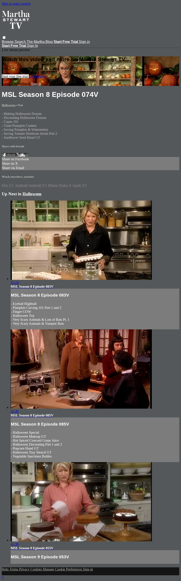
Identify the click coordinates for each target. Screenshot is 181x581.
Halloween (9, 105)
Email (24, 155)
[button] (4, 37)
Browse (8, 42)
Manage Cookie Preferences (63, 569)
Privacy (24, 569)
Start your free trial (15, 76)
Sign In (32, 46)
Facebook (9, 155)
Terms (14, 569)
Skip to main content (16, 4)
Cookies (36, 569)
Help (5, 569)
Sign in (84, 42)
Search (21, 42)
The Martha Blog (40, 42)
